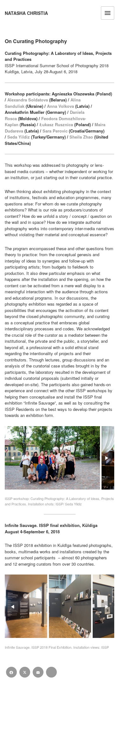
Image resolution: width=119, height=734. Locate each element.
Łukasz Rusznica (56, 124)
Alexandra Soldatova (27, 100)
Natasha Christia (26, 13)
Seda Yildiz (18, 137)
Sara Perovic (55, 131)
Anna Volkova (60, 106)
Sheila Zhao (81, 137)
